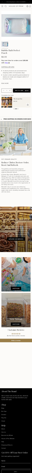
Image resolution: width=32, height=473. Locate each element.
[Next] (30, 2)
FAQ (2, 442)
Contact (3, 448)
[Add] (27, 104)
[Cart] (30, 6)
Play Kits (3, 418)
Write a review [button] (16, 340)
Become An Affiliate (7, 435)
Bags (2, 408)
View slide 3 (17, 108)
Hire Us (3, 432)
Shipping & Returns (7, 445)
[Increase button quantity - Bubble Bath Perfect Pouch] (10, 91)
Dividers (3, 414)
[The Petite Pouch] (6, 102)
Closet (3, 421)
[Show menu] (2, 6)
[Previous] (2, 2)
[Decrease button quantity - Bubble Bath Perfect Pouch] (3, 91)
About (3, 429)
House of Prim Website (7, 438)
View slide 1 (14, 108)
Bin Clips (3, 411)
